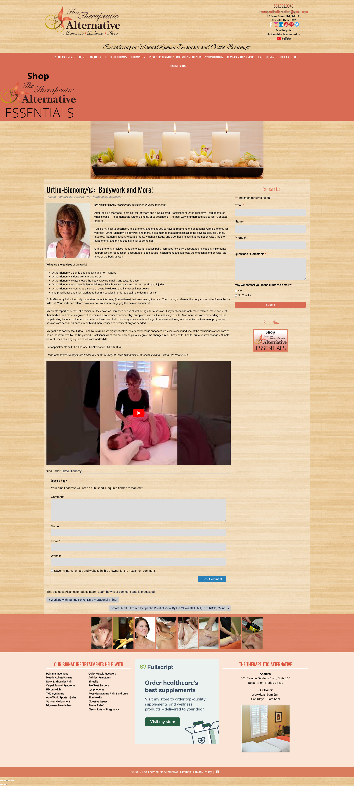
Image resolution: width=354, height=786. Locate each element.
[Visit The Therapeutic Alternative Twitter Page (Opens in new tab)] (217, 771)
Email (55, 541)
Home (82, 57)
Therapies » (138, 57)
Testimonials (178, 66)
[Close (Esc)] (1, 780)
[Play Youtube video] (138, 413)
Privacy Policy (202, 771)
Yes (240, 290)
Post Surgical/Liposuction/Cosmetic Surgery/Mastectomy (186, 57)
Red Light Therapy (116, 57)
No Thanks (244, 295)
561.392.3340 (284, 5)
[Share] (5, 780)
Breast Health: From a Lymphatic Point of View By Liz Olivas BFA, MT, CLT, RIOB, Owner (168, 608)
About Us (95, 57)
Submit (270, 304)
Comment (58, 496)
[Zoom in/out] (12, 780)
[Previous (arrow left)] (1, 784)
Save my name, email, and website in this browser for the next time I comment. (105, 570)
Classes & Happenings (240, 57)
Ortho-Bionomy (71, 471)
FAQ (260, 57)
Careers (285, 57)
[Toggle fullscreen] (8, 780)
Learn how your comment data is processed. (126, 591)
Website (56, 555)
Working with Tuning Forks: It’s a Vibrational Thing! (84, 599)
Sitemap (185, 771)
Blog (297, 57)
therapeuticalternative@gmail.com (283, 11)
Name (56, 526)
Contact (271, 57)
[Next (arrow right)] (5, 784)
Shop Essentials (65, 57)
